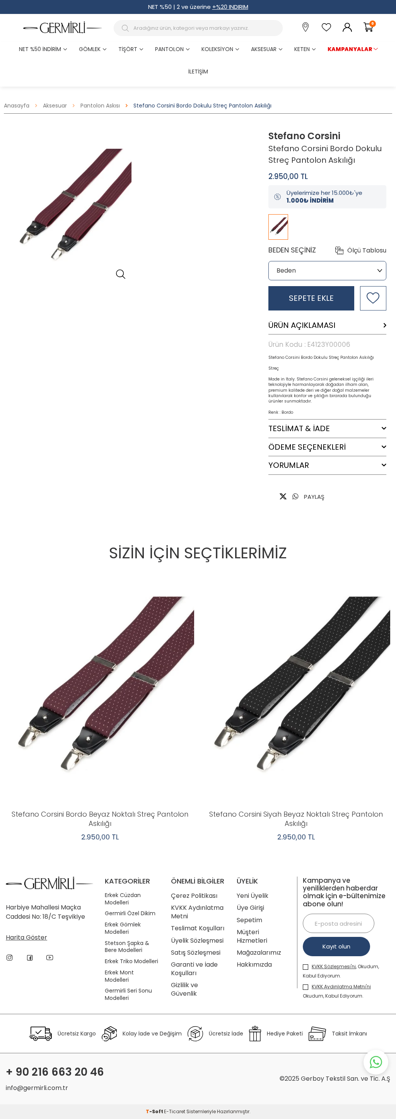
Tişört (127, 49)
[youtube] (50, 958)
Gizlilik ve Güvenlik (184, 989)
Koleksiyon (217, 49)
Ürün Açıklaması (301, 325)
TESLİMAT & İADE (299, 428)
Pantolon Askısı (100, 105)
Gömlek (90, 49)
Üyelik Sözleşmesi (197, 940)
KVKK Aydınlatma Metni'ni (341, 986)
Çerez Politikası (194, 896)
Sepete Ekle (311, 298)
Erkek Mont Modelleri (119, 976)
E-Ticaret (174, 1111)
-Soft (155, 1111)
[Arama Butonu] (126, 28)
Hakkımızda (254, 964)
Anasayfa (16, 105)
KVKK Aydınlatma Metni (197, 912)
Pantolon (169, 49)
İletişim (198, 71)
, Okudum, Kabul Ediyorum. (341, 971)
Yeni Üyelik (252, 896)
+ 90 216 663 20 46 (55, 1072)
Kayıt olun (336, 946)
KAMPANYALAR (350, 49)
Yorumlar (288, 465)
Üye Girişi (250, 908)
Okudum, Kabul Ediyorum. (337, 991)
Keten (302, 49)
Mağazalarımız (259, 952)
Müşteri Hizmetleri (252, 936)
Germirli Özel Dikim (130, 913)
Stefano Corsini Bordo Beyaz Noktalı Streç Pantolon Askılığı (100, 819)
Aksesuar (264, 49)
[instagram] (10, 958)
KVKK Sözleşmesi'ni (334, 966)
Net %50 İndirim (40, 49)
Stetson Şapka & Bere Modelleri (127, 947)
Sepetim (249, 920)
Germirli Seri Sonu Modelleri (128, 994)
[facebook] (30, 958)
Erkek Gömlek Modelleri (123, 928)
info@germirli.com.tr (37, 1087)
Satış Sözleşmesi (195, 952)
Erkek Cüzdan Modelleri (123, 899)
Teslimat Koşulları (197, 928)
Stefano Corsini (304, 136)
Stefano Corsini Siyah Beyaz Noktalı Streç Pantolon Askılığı (296, 819)
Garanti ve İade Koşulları (194, 968)
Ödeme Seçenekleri (307, 447)
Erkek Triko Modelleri (131, 961)
